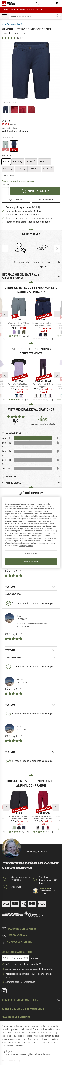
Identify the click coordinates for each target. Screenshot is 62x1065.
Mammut (7, 29)
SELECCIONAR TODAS (31, 561)
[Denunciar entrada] (21, 571)
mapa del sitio (43, 1054)
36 (29, 161)
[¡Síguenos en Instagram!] (6, 991)
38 (43, 161)
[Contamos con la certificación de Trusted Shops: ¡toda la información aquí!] (36, 891)
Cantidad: (5, 184)
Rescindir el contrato (16, 1017)
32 (6, 161)
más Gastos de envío (11, 128)
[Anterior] (5, 314)
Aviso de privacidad (26, 545)
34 (16, 161)
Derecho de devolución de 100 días (23, 210)
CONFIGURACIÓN (31, 554)
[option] (31, 70)
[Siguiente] (57, 314)
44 (33, 168)
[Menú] (4, 16)
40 (6, 168)
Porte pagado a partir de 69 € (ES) (23, 207)
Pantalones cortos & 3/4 (15, 23)
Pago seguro (15, 886)
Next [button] (57, 248)
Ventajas (10, 586)
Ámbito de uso (13, 594)
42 (20, 168)
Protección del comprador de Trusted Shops (28, 221)
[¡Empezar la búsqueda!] (57, 16)
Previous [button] (5, 248)
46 (46, 168)
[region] (31, 532)
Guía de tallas (8, 175)
